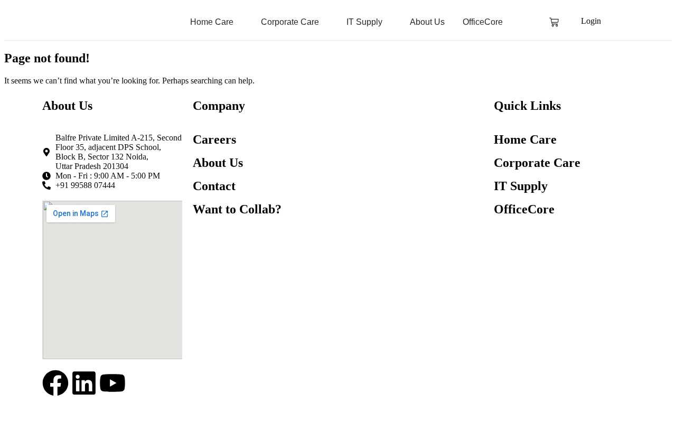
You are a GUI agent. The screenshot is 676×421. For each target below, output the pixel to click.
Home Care (525, 139)
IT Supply (521, 186)
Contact (214, 186)
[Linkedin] (84, 385)
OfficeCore (524, 209)
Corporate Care (537, 163)
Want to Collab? (237, 209)
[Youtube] (112, 385)
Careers (214, 139)
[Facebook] (55, 385)
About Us (218, 163)
